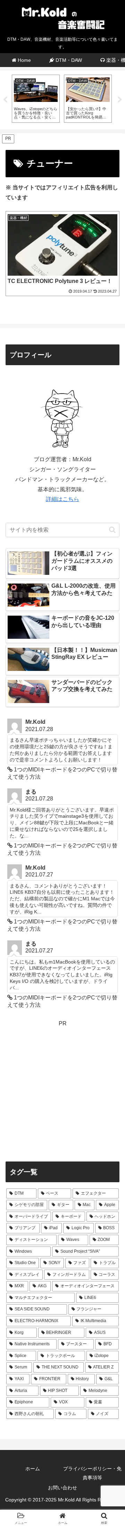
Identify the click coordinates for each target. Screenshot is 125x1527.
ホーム (32, 1468)
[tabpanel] (36, 99)
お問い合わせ (62, 1487)
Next (119, 99)
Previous (5, 99)
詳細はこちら (62, 499)
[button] (112, 530)
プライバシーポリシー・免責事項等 (92, 1473)
